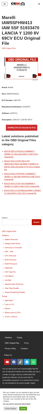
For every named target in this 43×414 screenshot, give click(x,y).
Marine (7, 308)
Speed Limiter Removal (14, 284)
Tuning (4, 296)
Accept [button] (23, 408)
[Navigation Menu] (4, 4)
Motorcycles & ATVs (13, 313)
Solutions (5, 235)
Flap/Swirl (8, 268)
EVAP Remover (11, 264)
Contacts (24, 348)
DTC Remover (10, 256)
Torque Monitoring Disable (15, 292)
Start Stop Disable (12, 288)
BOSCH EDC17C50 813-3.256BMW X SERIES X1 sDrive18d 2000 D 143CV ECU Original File (21, 154)
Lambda (8, 280)
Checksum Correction (13, 248)
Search (4, 218)
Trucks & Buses (11, 317)
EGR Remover (10, 260)
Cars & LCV (9, 304)
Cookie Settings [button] (10, 408)
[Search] (39, 4)
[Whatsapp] (33, 362)
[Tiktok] (20, 362)
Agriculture (9, 300)
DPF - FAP (9, 252)
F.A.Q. (26, 343)
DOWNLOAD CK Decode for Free (21, 128)
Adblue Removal (11, 239)
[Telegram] (27, 362)
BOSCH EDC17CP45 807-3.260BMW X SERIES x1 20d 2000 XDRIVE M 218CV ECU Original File (22, 176)
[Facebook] (14, 362)
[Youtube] (7, 362)
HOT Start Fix (10, 272)
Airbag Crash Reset (12, 243)
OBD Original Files (9, 48)
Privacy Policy (10, 348)
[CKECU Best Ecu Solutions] (18, 4)
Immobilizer (9, 276)
